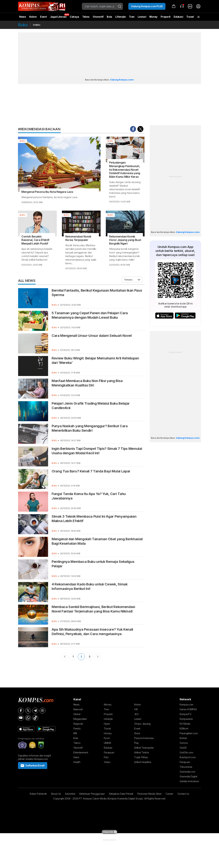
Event (43, 16)
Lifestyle (120, 16)
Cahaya (74, 16)
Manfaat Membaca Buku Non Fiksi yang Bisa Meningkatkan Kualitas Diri (87, 383)
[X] (28, 710)
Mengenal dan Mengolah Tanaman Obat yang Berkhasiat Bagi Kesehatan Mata (97, 541)
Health (76, 762)
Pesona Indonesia (144, 738)
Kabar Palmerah (38, 793)
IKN (75, 733)
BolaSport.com (187, 757)
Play (136, 742)
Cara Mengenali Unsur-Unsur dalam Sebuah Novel (92, 336)
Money (153, 16)
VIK (136, 709)
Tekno (86, 16)
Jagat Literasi (58, 16)
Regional (78, 723)
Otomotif (98, 16)
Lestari (142, 18)
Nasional (78, 709)
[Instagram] (42, 710)
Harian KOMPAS (188, 709)
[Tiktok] (35, 718)
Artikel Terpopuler (144, 747)
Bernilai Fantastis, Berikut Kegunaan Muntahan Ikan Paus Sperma (97, 292)
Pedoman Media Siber (149, 793)
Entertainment (80, 752)
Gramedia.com (187, 771)
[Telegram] (35, 710)
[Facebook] (21, 710)
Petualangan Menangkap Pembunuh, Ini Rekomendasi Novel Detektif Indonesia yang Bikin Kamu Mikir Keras (124, 169)
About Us (56, 793)
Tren (131, 16)
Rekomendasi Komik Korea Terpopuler (78, 238)
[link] (190, 6)
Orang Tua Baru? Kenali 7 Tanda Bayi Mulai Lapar (91, 471)
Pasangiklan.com (189, 733)
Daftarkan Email (34, 765)
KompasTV (185, 714)
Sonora (184, 742)
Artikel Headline (142, 762)
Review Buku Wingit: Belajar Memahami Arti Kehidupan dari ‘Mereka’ (95, 360)
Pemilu (76, 728)
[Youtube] (21, 718)
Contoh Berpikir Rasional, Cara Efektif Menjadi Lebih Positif (35, 240)
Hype (107, 723)
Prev (64, 656)
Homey (108, 733)
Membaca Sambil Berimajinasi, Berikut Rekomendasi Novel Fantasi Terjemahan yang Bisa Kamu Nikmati (93, 609)
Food (107, 738)
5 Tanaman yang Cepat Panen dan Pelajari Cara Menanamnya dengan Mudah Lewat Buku (90, 315)
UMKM (107, 742)
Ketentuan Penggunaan (92, 793)
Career (169, 793)
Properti (165, 16)
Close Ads (108, 832)
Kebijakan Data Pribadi (121, 793)
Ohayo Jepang (142, 723)
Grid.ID (183, 747)
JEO (136, 714)
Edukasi (178, 16)
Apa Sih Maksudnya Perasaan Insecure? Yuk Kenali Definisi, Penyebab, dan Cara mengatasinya (92, 631)
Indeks (36, 24)
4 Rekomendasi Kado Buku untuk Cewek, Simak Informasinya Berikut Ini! (90, 586)
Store (137, 733)
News (22, 16)
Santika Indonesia (189, 781)
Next (97, 656)
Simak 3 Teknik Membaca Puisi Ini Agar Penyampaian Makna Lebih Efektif (94, 518)
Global (76, 714)
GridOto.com (186, 752)
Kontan (183, 738)
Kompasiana (186, 718)
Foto (106, 757)
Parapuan (109, 752)
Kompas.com (186, 704)
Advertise (70, 793)
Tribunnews (186, 766)
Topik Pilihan (141, 757)
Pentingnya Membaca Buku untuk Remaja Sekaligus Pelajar (93, 564)
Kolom (33, 16)
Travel (190, 16)
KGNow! (184, 728)
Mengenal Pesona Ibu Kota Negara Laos (47, 191)
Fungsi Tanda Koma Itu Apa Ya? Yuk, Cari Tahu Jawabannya (89, 496)
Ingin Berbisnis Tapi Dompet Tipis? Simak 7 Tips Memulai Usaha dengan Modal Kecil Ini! (97, 451)
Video (107, 762)
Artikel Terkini (141, 752)
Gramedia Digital (188, 776)
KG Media (185, 723)
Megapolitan (80, 718)
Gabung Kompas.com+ (122, 79)
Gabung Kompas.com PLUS (147, 6)
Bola (109, 16)
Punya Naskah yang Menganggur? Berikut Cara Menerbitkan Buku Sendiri (90, 428)
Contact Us (183, 793)
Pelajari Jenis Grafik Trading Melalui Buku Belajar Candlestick (91, 405)
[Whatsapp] (28, 718)
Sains (76, 757)
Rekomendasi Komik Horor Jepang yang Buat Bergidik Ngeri (125, 240)
